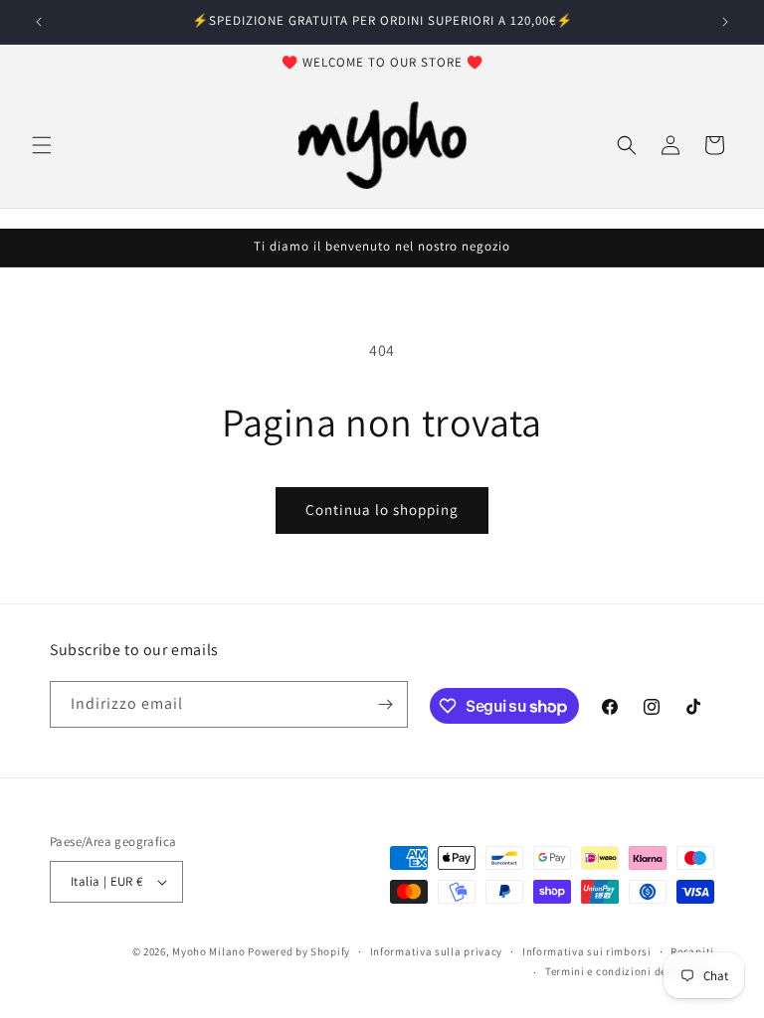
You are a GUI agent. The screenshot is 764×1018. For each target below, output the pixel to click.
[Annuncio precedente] (39, 22)
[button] (42, 145)
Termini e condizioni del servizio (629, 971)
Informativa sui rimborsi (587, 951)
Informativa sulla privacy (436, 951)
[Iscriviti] (385, 704)
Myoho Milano (210, 951)
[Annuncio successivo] (725, 22)
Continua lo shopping (382, 509)
